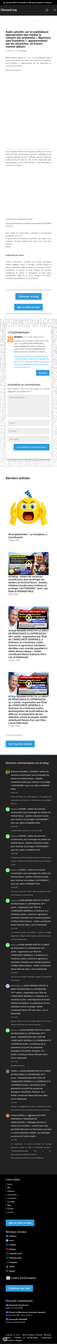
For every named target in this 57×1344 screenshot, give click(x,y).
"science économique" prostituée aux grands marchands (28, 262)
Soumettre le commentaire (32, 447)
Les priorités (12, 1195)
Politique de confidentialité (26, 1337)
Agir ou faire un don (28, 307)
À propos (10, 1208)
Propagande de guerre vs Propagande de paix (25, 273)
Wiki (8, 1188)
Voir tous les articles (20, 744)
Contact (10, 1212)
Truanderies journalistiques (15, 278)
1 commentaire (21, 51)
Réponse (43, 372)
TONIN (14, 1071)
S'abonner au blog (28, 296)
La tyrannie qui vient (24, 270)
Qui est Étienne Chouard (32, 1335)
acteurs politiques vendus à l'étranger (20, 264)
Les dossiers (12, 1198)
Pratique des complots (42, 270)
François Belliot (18, 1115)
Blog (9, 1205)
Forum (9, 1184)
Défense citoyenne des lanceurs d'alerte (36, 267)
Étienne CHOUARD (19, 771)
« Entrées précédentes (14, 735)
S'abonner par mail (19, 1288)
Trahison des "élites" (42, 275)
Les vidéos (11, 1201)
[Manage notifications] (5, 1339)
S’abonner (11, 1191)
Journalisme (10, 270)
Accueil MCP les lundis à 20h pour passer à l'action (29, 2)
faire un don (18, 236)
